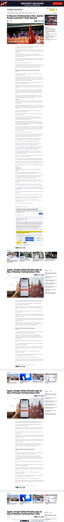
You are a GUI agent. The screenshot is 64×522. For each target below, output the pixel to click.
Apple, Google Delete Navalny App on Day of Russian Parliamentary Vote (24, 271)
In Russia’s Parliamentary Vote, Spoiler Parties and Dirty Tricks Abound (25, 17)
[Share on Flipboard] (41, 21)
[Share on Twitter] (36, 21)
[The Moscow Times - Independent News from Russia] (14, 9)
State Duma (25, 206)
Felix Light (10, 20)
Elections (22, 206)
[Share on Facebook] (34, 21)
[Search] (56, 12)
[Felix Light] (7, 21)
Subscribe (40, 213)
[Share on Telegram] (37, 21)
